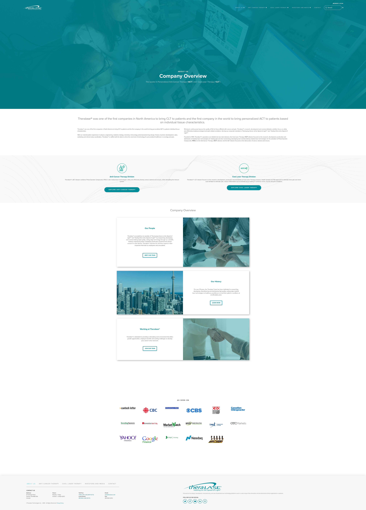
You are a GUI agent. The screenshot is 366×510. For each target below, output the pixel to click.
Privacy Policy (60, 503)
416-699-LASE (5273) (84, 498)
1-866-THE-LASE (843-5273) (86, 495)
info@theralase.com (110, 495)
